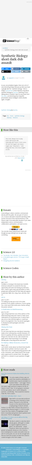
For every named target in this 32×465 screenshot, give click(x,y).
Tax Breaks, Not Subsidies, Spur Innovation (15, 255)
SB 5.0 (3, 297)
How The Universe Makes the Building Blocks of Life (15, 374)
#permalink (21, 158)
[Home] (11, 41)
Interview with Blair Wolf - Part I (11, 396)
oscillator (5, 48)
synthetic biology (19, 116)
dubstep (9, 117)
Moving (3, 280)
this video (4, 96)
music (11, 116)
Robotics (15, 117)
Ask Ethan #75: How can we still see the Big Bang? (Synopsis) (14, 417)
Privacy (3, 449)
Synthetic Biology (6, 110)
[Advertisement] (16, 19)
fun (8, 116)
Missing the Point (6, 327)
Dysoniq (15, 92)
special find (9, 90)
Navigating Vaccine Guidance (11, 261)
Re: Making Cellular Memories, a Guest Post (14, 343)
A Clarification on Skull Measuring (12, 309)
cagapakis (11, 78)
